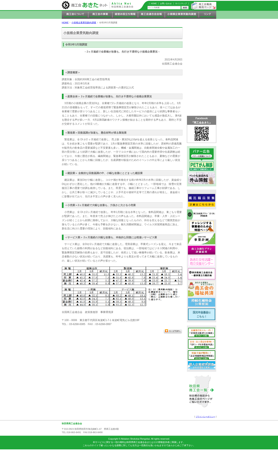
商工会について (75, 15)
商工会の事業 (100, 15)
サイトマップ (181, 4)
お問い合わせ (166, 4)
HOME (154, 4)
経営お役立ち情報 (125, 15)
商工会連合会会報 (151, 15)
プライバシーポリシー (205, 417)
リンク (207, 15)
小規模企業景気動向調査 (182, 15)
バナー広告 (202, 154)
